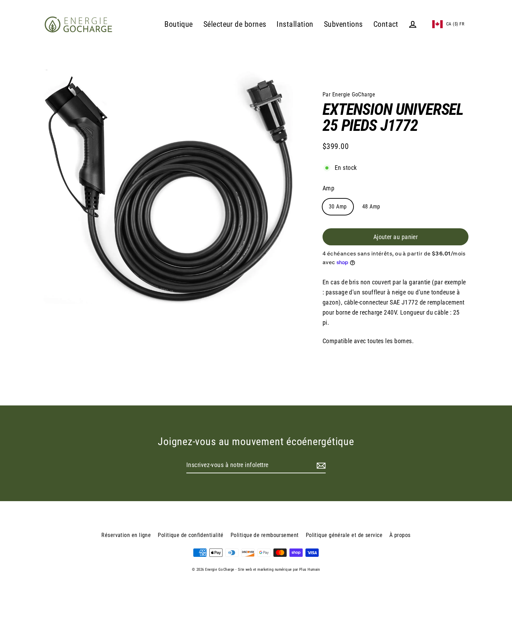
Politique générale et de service (344, 535)
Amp (328, 188)
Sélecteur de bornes (234, 24)
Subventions (343, 24)
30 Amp (338, 206)
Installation (295, 24)
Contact (385, 24)
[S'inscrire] (320, 465)
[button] (448, 24)
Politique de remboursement (265, 535)
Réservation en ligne (126, 535)
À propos (400, 535)
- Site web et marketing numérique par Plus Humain (277, 569)
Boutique (178, 24)
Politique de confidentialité (191, 535)
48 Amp (371, 206)
